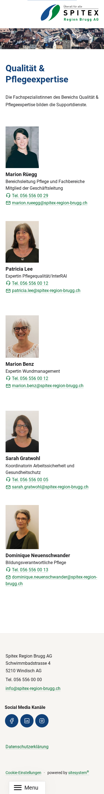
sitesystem (78, 772)
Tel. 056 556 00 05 (30, 479)
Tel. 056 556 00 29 (30, 195)
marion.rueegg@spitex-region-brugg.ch (49, 203)
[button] (46, 45)
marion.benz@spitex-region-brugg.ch (47, 385)
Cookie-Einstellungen (23, 772)
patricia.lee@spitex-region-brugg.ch (46, 290)
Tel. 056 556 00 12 (30, 283)
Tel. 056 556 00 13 (30, 569)
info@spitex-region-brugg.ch (33, 688)
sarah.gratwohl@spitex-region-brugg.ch (50, 486)
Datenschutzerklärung (27, 746)
